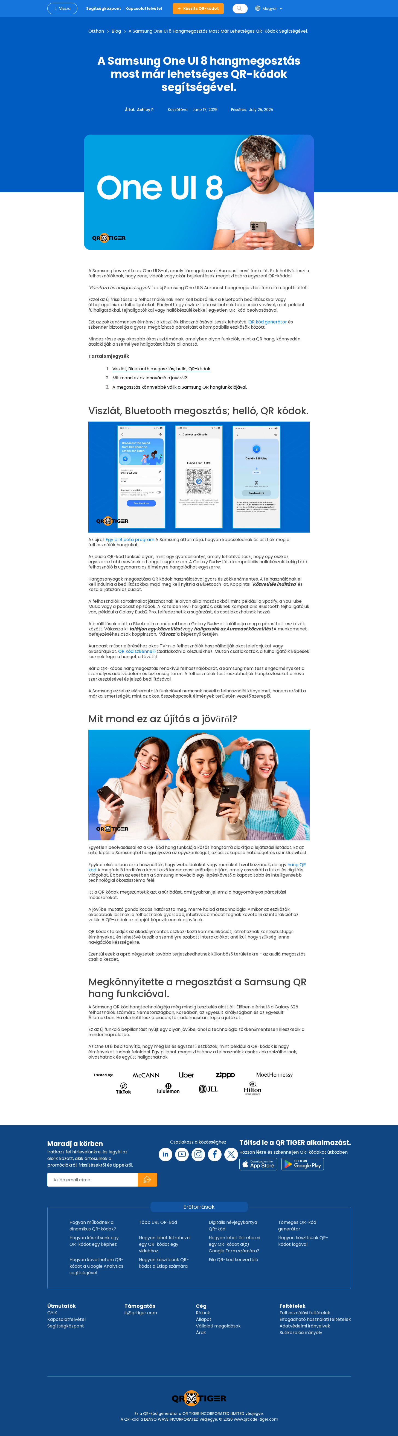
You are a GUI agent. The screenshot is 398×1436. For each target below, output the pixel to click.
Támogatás (139, 1306)
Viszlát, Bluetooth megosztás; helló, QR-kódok (161, 369)
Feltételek (293, 1306)
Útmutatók (61, 1306)
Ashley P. (145, 109)
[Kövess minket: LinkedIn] (165, 1154)
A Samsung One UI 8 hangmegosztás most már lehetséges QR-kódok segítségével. (218, 31)
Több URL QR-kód (158, 1222)
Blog (116, 31)
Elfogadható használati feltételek (315, 1319)
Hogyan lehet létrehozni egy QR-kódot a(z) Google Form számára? (234, 1244)
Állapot (203, 1319)
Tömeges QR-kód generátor (297, 1225)
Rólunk (203, 1313)
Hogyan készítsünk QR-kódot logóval (303, 1241)
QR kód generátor (267, 322)
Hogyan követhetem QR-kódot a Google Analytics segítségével (96, 1266)
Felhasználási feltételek (305, 1313)
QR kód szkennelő (137, 651)
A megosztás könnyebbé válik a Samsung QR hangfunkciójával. (179, 387)
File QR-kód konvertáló (233, 1259)
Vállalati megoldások (218, 1326)
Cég (201, 1306)
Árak (201, 1332)
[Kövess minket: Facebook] (215, 1154)
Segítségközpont (65, 1326)
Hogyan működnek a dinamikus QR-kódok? (92, 1225)
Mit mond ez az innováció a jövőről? (149, 378)
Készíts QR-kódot (201, 8)
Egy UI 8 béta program (130, 539)
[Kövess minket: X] (231, 1154)
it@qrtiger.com (140, 1313)
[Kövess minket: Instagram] (198, 1154)
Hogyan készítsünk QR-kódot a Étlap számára (164, 1262)
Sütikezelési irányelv (301, 1332)
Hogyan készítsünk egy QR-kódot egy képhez (94, 1241)
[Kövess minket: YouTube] (182, 1154)
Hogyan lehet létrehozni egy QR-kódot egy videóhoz (164, 1244)
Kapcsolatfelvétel (66, 1319)
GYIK (52, 1313)
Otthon (96, 31)
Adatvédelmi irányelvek (305, 1326)
